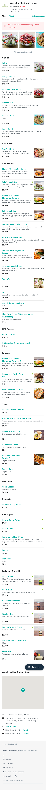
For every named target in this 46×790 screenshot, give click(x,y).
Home (5, 751)
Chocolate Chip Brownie (12, 504)
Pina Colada (7, 651)
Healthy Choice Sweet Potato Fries (11, 456)
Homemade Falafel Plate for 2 (12, 375)
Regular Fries (7, 469)
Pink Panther (7, 614)
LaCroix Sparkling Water (12, 537)
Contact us (7, 759)
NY (10, 751)
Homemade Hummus (11, 431)
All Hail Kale (7, 590)
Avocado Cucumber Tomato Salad (17, 418)
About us (6, 755)
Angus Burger (8, 487)
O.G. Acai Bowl (8, 149)
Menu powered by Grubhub (23, 52)
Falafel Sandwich (9, 182)
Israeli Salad (7, 129)
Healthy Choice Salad (11, 89)
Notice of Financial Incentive (13, 772)
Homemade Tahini (10, 445)
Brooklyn (15, 751)
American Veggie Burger (12, 266)
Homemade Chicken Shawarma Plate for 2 (11, 359)
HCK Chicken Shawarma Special (16, 343)
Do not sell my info (10, 776)
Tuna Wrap (7, 279)
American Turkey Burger (12, 237)
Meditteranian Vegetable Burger (13, 251)
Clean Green (7, 576)
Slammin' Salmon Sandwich (14, 169)
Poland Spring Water (11, 520)
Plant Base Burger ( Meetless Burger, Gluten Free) (18, 315)
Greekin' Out (7, 103)
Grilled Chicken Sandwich (13, 303)
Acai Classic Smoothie (12, 601)
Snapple (5, 550)
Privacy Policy (8, 768)
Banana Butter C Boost (12, 627)
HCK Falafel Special (10, 334)
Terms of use (8, 763)
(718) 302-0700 (14, 11)
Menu (4, 16)
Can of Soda (7, 528)
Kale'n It (5, 63)
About (11, 16)
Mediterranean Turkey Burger (15, 224)
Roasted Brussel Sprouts (13, 410)
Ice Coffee (6, 559)
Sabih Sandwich (9, 211)
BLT (3, 292)
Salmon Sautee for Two (12, 390)
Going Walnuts (8, 76)
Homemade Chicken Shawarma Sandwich (11, 196)
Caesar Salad (8, 116)
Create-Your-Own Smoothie (14, 640)
